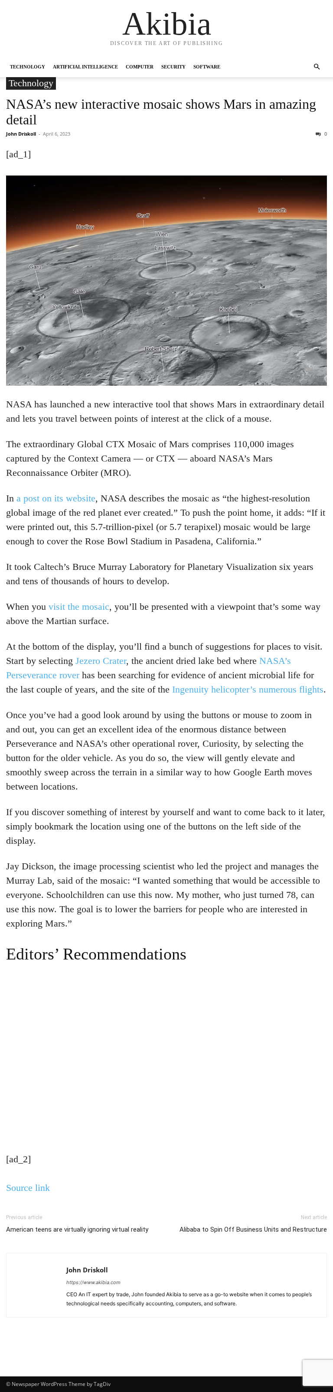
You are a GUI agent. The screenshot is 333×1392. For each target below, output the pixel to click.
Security (173, 66)
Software (206, 66)
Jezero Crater (100, 660)
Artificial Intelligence (85, 66)
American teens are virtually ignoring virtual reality (77, 1229)
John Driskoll (21, 133)
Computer (139, 66)
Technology (27, 66)
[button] (316, 67)
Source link (28, 1187)
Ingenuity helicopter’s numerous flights (247, 689)
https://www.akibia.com (93, 1282)
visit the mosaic (79, 606)
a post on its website (55, 498)
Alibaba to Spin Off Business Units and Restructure (253, 1229)
